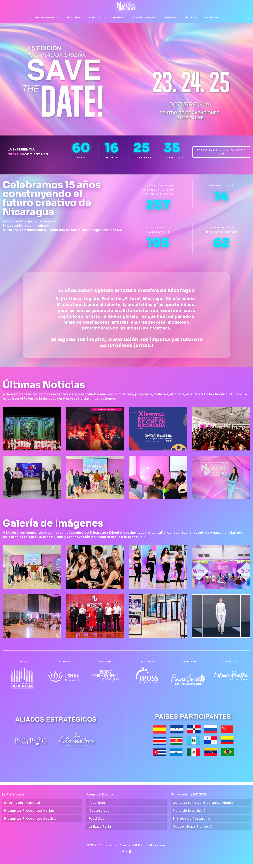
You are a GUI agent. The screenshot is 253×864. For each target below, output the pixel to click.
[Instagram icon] (130, 851)
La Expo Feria (99, 826)
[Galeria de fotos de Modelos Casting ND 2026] (158, 567)
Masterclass (98, 811)
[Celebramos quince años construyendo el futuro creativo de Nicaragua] (221, 477)
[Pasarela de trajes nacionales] (221, 616)
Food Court (98, 819)
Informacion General (22, 803)
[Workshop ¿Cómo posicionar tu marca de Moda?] (32, 567)
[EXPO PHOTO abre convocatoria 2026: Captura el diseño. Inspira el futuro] (95, 428)
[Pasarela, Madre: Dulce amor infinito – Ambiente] (32, 616)
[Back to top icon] (236, 857)
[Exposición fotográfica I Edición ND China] (158, 616)
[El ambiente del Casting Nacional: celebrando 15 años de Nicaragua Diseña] (95, 567)
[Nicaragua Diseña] (126, 6)
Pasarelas (96, 803)
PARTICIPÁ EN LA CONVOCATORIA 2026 (221, 152)
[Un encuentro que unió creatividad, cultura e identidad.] (95, 616)
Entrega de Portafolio (191, 819)
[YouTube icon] (126, 851)
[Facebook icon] (123, 851)
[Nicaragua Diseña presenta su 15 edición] (221, 567)
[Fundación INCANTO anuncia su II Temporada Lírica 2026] (32, 477)
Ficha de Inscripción (190, 811)
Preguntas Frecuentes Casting (30, 819)
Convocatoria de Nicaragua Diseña (203, 803)
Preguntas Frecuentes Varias (29, 811)
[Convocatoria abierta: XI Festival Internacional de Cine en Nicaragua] (158, 428)
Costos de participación (194, 826)
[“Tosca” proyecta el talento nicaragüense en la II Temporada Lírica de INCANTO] (32, 428)
